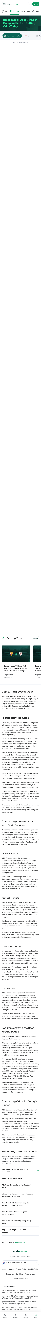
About (4, 1269)
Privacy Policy (21, 1269)
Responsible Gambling (14, 1274)
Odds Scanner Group (21, 1279)
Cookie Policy (33, 1269)
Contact (11, 1269)
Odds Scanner (7, 1243)
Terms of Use (30, 1274)
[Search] (30, 4)
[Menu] (4, 4)
